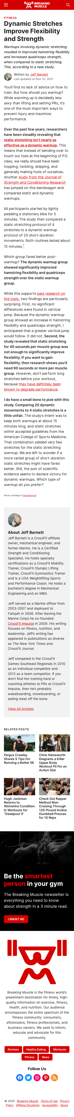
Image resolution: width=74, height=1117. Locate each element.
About (64, 1105)
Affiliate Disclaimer (28, 1105)
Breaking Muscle (27, 1101)
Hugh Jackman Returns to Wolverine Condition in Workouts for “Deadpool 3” (19, 806)
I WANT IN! (16, 919)
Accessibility (50, 1105)
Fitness (10, 17)
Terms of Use (49, 1101)
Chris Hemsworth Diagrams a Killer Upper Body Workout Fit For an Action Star (53, 762)
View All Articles (21, 709)
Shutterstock (29, 495)
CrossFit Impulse (21, 624)
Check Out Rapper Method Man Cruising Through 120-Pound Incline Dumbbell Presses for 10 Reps (53, 808)
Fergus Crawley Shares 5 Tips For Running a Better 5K (19, 758)
